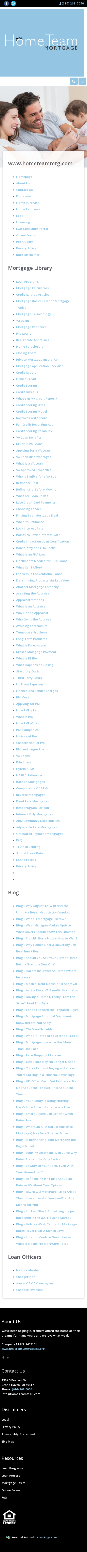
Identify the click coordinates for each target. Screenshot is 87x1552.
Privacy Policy (26, 248)
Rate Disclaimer (27, 255)
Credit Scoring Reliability (34, 431)
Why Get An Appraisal (32, 613)
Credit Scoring (26, 385)
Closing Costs (26, 353)
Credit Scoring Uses (30, 405)
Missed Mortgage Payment (36, 652)
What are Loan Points (32, 496)
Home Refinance (28, 209)
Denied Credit (26, 379)
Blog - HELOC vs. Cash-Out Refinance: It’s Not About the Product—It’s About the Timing (46, 1087)
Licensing (23, 222)
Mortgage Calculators (32, 288)
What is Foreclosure (31, 645)
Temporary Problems (31, 632)
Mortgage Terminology (33, 314)
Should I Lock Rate (29, 853)
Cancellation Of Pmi (31, 743)
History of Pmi (27, 736)
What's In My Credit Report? (36, 398)
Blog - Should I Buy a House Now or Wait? (46, 938)
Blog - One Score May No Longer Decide (45, 1062)
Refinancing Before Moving (36, 489)
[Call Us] (74, 81)
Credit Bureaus (27, 392)
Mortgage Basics (13, 1483)
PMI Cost (22, 697)
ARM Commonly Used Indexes (38, 821)
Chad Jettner (25, 1277)
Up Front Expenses (30, 684)
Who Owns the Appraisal (34, 619)
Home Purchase (27, 203)
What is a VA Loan (29, 463)
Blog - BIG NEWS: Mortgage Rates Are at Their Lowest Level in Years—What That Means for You (46, 1198)
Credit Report (26, 372)
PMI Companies (27, 730)
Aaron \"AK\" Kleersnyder (34, 1283)
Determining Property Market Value (42, 580)
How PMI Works (27, 723)
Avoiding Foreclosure (32, 626)
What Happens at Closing (35, 665)
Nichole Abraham (28, 1270)
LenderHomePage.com (42, 1537)
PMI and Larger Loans (32, 749)
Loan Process (26, 860)
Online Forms (26, 235)
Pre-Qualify (24, 242)
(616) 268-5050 (72, 3)
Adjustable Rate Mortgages (36, 827)
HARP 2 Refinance (29, 775)
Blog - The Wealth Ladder (35, 1029)
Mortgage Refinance (31, 327)
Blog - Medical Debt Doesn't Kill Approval (46, 984)
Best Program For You (32, 808)
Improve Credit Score (31, 418)
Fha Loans (23, 333)
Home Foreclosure (30, 346)
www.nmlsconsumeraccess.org (23, 1349)
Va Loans (23, 320)
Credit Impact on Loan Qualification (42, 541)
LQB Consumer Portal (32, 229)
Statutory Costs (28, 671)
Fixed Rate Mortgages (32, 801)
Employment (25, 196)
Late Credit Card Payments (36, 502)
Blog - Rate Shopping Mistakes (39, 1055)
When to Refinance (30, 522)
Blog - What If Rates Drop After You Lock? (47, 1036)
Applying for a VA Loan (33, 450)
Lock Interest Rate (30, 528)
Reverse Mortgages (30, 795)
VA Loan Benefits (28, 437)
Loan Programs (27, 281)
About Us (23, 183)
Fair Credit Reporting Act (34, 424)
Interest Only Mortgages (34, 814)
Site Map (8, 1441)
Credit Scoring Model (31, 411)
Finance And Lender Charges (37, 691)
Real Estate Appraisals (32, 340)
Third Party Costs (29, 678)
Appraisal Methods (30, 600)
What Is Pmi (25, 717)
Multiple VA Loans (29, 444)
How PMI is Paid (27, 710)
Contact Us (24, 190)
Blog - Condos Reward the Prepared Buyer (47, 1010)
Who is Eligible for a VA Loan (37, 476)
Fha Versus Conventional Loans (39, 574)
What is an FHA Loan (31, 554)
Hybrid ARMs (25, 769)
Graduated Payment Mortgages (39, 834)
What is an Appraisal (31, 606)
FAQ (19, 840)
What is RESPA (26, 658)
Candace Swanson (29, 1290)
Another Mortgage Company (37, 587)
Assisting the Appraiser (33, 593)
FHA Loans (24, 762)
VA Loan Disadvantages (33, 457)
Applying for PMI (28, 704)
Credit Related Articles (32, 294)
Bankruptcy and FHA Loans (36, 548)
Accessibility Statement (18, 1434)
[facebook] (6, 3)
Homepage (24, 177)
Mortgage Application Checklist (39, 366)
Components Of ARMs (32, 788)
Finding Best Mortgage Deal (37, 515)
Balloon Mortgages (30, 782)
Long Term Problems (31, 639)
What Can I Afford (29, 567)
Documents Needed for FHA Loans (41, 561)
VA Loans (23, 756)
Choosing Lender (28, 509)
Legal (20, 216)
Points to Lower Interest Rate (38, 535)
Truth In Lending (28, 847)
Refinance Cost (27, 483)
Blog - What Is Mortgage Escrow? (41, 919)
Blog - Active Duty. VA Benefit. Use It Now (47, 990)
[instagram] (13, 3)
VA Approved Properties (33, 470)
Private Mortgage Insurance (37, 359)
